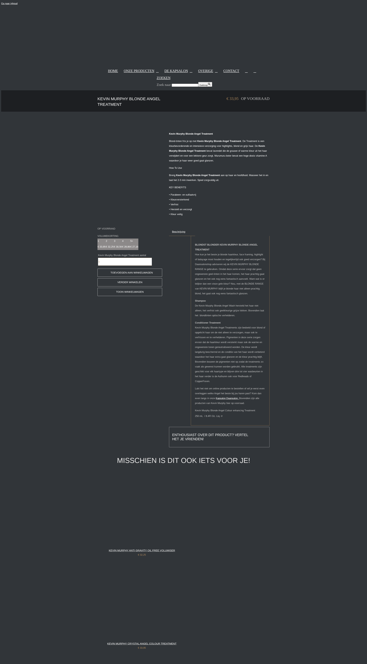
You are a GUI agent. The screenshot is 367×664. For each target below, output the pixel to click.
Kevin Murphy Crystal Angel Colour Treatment (141, 643)
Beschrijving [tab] (178, 231)
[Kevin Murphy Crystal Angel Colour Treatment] (133, 636)
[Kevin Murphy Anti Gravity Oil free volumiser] (133, 543)
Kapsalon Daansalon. (227, 398)
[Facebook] (256, 433)
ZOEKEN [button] (163, 78)
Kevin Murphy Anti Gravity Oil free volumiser (142, 550)
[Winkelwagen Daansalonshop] (246, 70)
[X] (263, 433)
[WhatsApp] (263, 440)
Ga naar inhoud (9, 3)
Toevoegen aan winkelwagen (132, 272)
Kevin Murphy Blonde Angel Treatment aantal (122, 255)
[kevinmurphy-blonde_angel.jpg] (129, 173)
